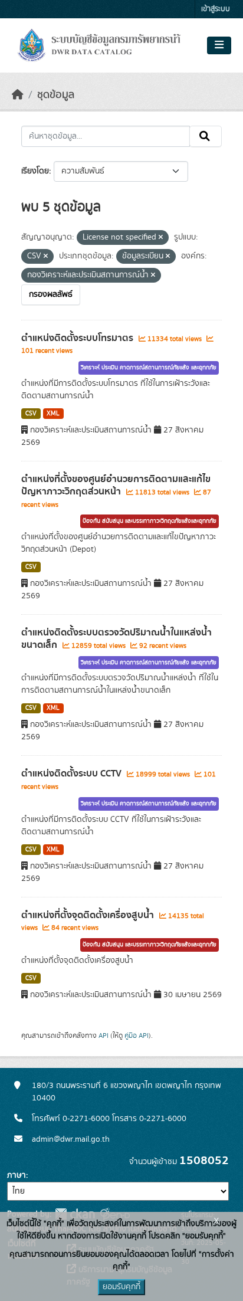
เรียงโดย (35, 171)
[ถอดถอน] (161, 237)
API (103, 1035)
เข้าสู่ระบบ (215, 9)
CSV (31, 413)
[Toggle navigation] (219, 45)
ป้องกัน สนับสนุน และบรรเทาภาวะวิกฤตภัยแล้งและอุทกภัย (149, 521)
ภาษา (16, 1175)
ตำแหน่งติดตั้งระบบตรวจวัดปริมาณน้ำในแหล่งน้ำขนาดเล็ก (116, 639)
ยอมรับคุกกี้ (121, 1287)
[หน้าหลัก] (18, 95)
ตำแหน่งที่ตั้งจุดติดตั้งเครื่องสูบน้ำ (88, 915)
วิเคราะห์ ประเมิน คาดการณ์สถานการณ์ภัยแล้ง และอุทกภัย (148, 367)
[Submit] (205, 136)
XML (53, 413)
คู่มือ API (136, 1035)
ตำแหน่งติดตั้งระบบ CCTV (72, 773)
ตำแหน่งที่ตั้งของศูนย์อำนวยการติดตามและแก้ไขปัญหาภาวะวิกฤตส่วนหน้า (116, 485)
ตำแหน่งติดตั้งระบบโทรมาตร (78, 338)
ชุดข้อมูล (55, 95)
